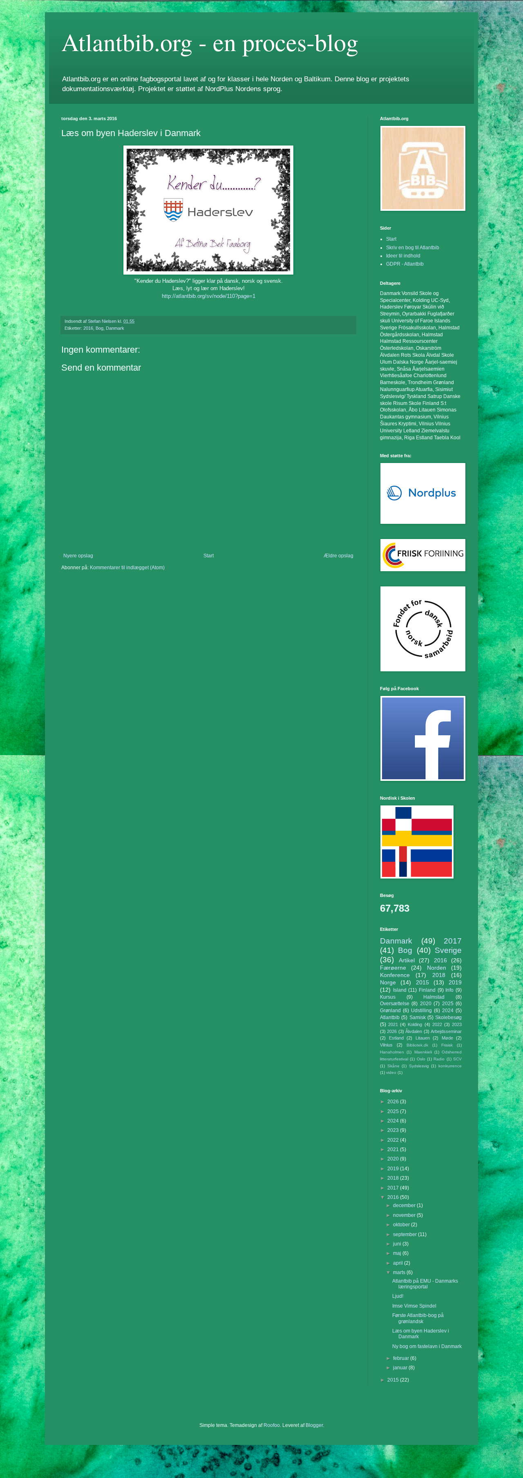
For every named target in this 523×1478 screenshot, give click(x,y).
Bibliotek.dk (417, 1045)
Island (400, 990)
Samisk (417, 1017)
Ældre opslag (338, 556)
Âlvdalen (413, 1031)
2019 (455, 982)
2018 (438, 975)
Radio (439, 1059)
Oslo (421, 1059)
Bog (99, 328)
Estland (396, 1037)
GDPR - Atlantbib (405, 264)
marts (400, 1272)
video (391, 1072)
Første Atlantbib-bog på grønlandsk (418, 1318)
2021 (393, 1024)
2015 (422, 982)
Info (449, 990)
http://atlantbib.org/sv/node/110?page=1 (208, 296)
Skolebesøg (448, 1017)
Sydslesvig (419, 1066)
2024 (448, 1010)
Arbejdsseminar (446, 1031)
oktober (402, 1225)
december (405, 1205)
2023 (457, 1024)
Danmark (115, 328)
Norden (436, 967)
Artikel (407, 960)
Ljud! (397, 1296)
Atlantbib (390, 1017)
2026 (392, 1031)
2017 (453, 941)
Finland (427, 990)
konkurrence (450, 1066)
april (398, 1263)
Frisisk (447, 1045)
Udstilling (421, 1010)
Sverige (448, 950)
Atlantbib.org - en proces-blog (209, 41)
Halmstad (434, 997)
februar (401, 1358)
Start (208, 556)
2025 (448, 1003)
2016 (88, 328)
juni (397, 1244)
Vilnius (386, 1044)
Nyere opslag (78, 556)
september (405, 1234)
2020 (425, 1003)
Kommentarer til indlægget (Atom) (127, 567)
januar (401, 1368)
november (405, 1215)
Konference (395, 975)
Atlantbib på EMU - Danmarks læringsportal (425, 1284)
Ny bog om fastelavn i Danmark (427, 1346)
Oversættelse (394, 1003)
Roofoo (272, 1425)
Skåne (393, 1066)
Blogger (314, 1425)
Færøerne (393, 967)
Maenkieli (423, 1052)
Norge (388, 982)
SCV (457, 1059)
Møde (447, 1037)
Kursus (388, 997)
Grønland (390, 1010)
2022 (437, 1024)
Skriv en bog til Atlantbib (412, 247)
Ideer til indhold (403, 256)
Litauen (423, 1037)
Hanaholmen (392, 1052)
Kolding (415, 1024)
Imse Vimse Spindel (414, 1306)
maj (397, 1253)
